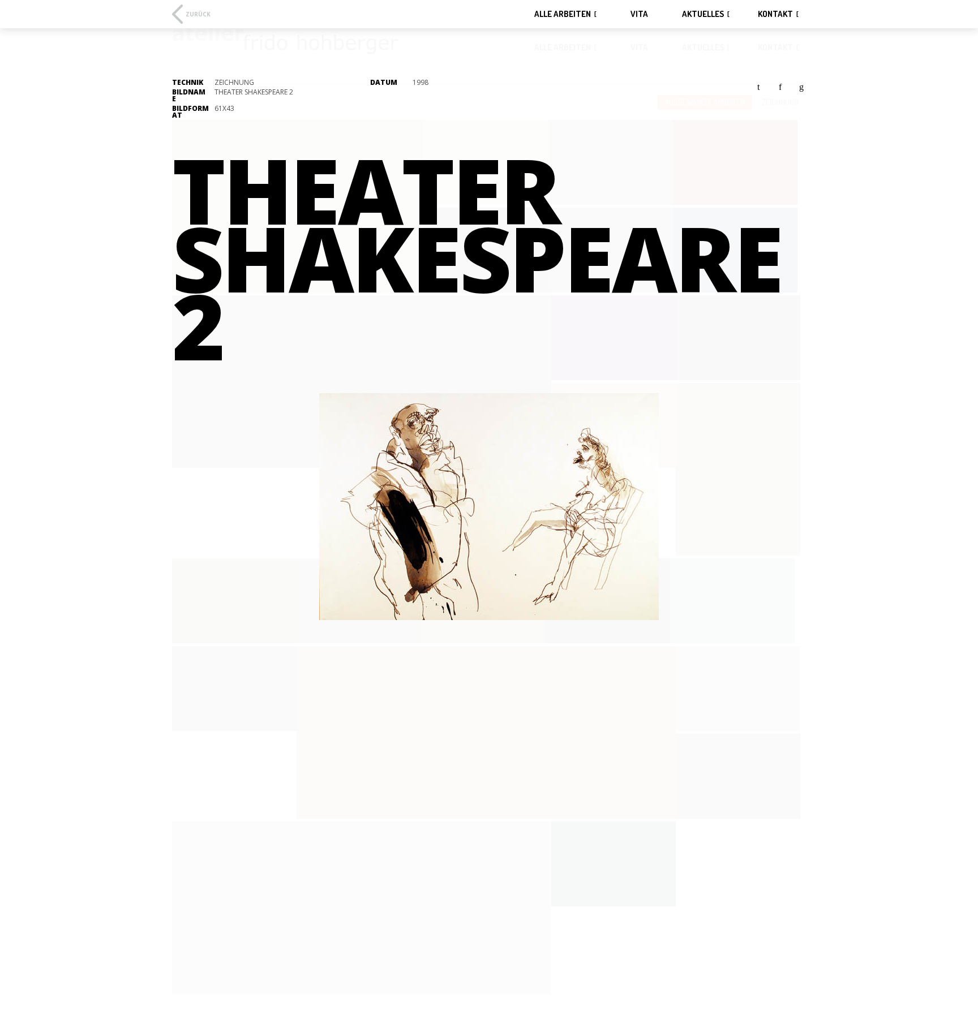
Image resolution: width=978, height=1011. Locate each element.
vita (639, 13)
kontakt (775, 13)
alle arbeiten (562, 13)
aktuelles (703, 13)
